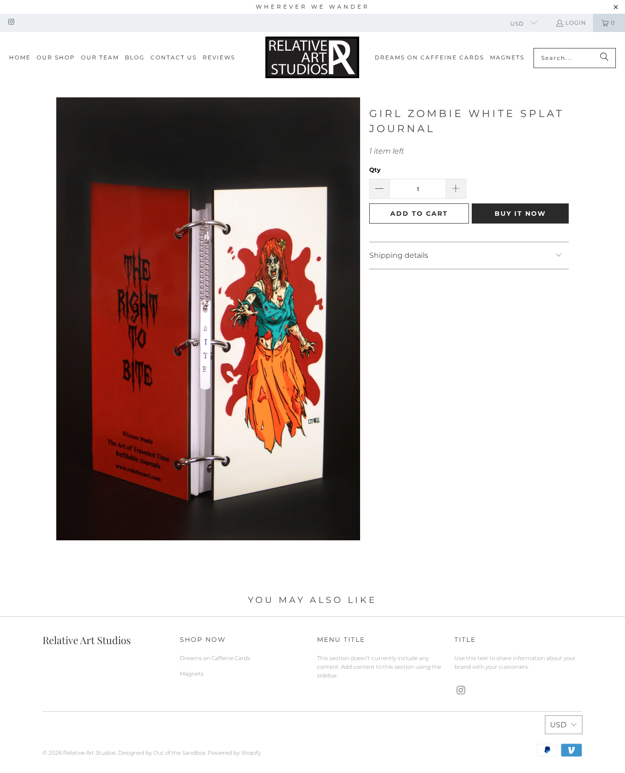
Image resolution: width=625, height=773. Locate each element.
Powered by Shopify (234, 752)
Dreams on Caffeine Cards (215, 658)
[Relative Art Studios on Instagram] (11, 22)
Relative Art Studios (89, 752)
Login (576, 22)
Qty (375, 169)
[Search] (604, 58)
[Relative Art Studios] (312, 58)
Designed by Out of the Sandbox (161, 752)
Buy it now (520, 213)
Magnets (192, 673)
